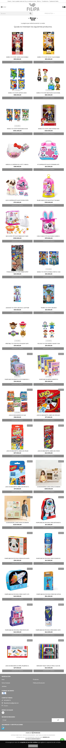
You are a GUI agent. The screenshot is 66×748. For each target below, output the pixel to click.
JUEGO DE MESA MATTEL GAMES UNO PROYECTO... (17, 486)
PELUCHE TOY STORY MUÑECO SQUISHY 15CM (49, 343)
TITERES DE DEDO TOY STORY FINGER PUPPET (17, 272)
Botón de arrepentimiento (33, 739)
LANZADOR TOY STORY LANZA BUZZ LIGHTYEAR (17, 307)
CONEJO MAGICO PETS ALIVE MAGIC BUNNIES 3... (48, 236)
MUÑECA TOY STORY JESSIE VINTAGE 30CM (48, 128)
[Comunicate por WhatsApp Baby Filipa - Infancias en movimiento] (62, 740)
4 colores (17, 90)
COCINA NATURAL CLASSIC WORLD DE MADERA (17, 522)
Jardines (4, 686)
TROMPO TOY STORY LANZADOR (49, 307)
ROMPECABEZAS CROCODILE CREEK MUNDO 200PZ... (48, 630)
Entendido (33, 746)
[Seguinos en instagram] (3, 712)
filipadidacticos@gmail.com (11, 703)
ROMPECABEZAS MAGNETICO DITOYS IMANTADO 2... (17, 379)
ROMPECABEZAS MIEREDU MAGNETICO (48, 379)
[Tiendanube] (33, 733)
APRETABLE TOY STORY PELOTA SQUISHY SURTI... (17, 343)
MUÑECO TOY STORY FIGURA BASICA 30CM (17, 128)
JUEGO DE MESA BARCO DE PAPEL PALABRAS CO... (17, 665)
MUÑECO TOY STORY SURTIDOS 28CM (17, 93)
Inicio (3, 679)
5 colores (17, 412)
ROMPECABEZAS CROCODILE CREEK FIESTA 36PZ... (17, 630)
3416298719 (7, 700)
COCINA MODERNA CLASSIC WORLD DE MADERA (48, 486)
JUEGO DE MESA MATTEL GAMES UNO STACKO (49, 451)
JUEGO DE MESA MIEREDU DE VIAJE (17, 415)
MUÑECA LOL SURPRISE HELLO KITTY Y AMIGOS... (17, 164)
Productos (36, 679)
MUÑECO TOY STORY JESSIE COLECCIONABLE (17, 57)
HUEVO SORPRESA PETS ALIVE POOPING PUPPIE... (17, 200)
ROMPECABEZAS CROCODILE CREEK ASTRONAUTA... (48, 522)
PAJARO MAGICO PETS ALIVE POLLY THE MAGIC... (48, 200)
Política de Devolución (39, 683)
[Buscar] (30, 13)
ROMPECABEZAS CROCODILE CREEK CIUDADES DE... (48, 558)
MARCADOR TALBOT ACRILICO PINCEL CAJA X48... (49, 665)
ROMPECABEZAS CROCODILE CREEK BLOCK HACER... (17, 558)
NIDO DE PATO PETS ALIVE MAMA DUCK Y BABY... (17, 236)
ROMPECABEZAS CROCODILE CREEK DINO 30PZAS (49, 594)
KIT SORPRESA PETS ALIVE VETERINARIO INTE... (48, 164)
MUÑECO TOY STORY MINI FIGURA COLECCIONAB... (49, 93)
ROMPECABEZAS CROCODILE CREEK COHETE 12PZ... (17, 594)
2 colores (48, 90)
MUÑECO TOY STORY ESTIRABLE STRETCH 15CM (48, 272)
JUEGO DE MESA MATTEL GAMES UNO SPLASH (17, 451)
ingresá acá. (46, 737)
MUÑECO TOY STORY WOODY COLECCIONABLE (48, 57)
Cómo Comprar (6, 683)
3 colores (17, 125)
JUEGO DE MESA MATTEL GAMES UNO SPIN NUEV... (49, 415)
